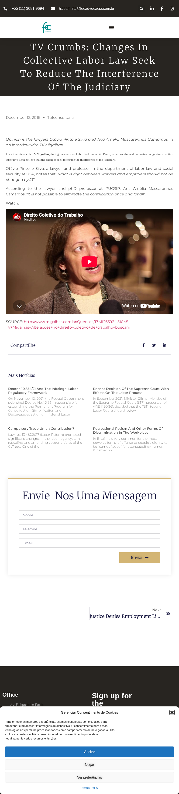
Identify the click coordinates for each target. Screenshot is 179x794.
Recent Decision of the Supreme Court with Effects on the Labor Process (131, 391)
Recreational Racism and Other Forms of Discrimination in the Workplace (128, 430)
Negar (89, 765)
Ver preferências (89, 777)
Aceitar (89, 752)
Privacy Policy (89, 788)
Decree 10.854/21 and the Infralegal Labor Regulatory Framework (43, 391)
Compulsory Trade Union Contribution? (41, 428)
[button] (172, 712)
